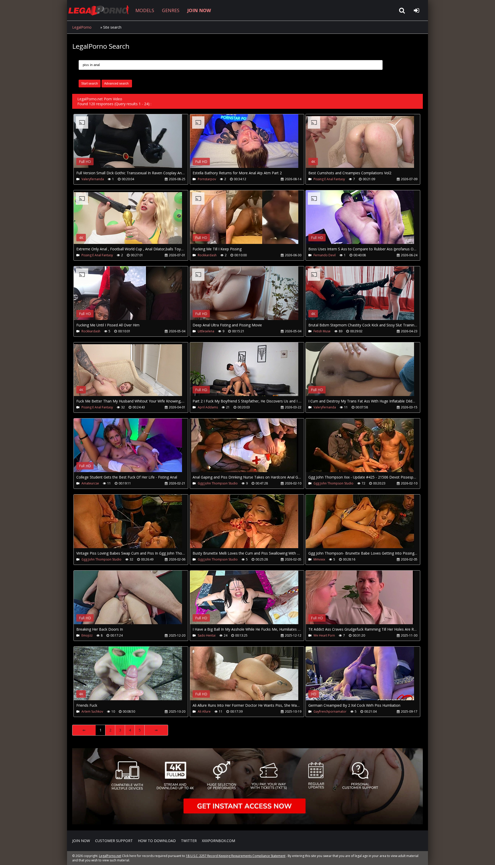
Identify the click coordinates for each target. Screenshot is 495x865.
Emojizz (87, 635)
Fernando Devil (325, 255)
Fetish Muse (322, 331)
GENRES (170, 10)
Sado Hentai (207, 635)
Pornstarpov (207, 179)
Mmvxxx (319, 559)
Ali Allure (204, 711)
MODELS (144, 10)
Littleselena (206, 331)
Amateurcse (90, 483)
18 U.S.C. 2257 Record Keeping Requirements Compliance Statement (235, 856)
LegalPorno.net (100, 10)
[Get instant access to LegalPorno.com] (247, 822)
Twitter (189, 840)
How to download (157, 840)
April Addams (208, 407)
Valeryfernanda (92, 179)
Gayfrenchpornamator (330, 711)
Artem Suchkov (92, 711)
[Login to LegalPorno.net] (416, 10)
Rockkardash (207, 255)
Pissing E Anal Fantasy (329, 179)
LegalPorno (82, 27)
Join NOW (81, 840)
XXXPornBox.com (218, 840)
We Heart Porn (324, 635)
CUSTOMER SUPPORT (114, 840)
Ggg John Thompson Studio (218, 483)
